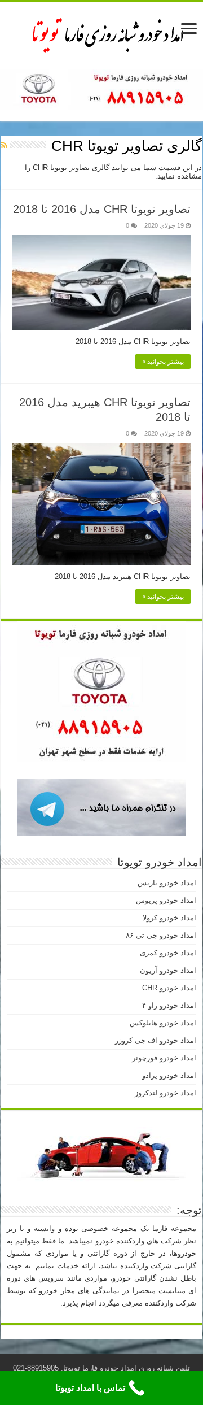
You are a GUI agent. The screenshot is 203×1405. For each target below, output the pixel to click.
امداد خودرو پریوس (166, 900)
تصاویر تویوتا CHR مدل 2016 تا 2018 (102, 209)
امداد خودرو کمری (168, 953)
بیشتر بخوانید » (163, 362)
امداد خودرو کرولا (169, 918)
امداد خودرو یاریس (167, 882)
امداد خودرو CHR (169, 988)
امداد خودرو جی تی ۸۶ (161, 935)
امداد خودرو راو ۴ (169, 1005)
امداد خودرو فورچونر (164, 1058)
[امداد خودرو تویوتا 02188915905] (101, 33)
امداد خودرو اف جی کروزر (155, 1040)
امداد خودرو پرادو (169, 1075)
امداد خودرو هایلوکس (163, 1023)
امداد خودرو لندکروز (165, 1093)
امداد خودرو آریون (168, 970)
